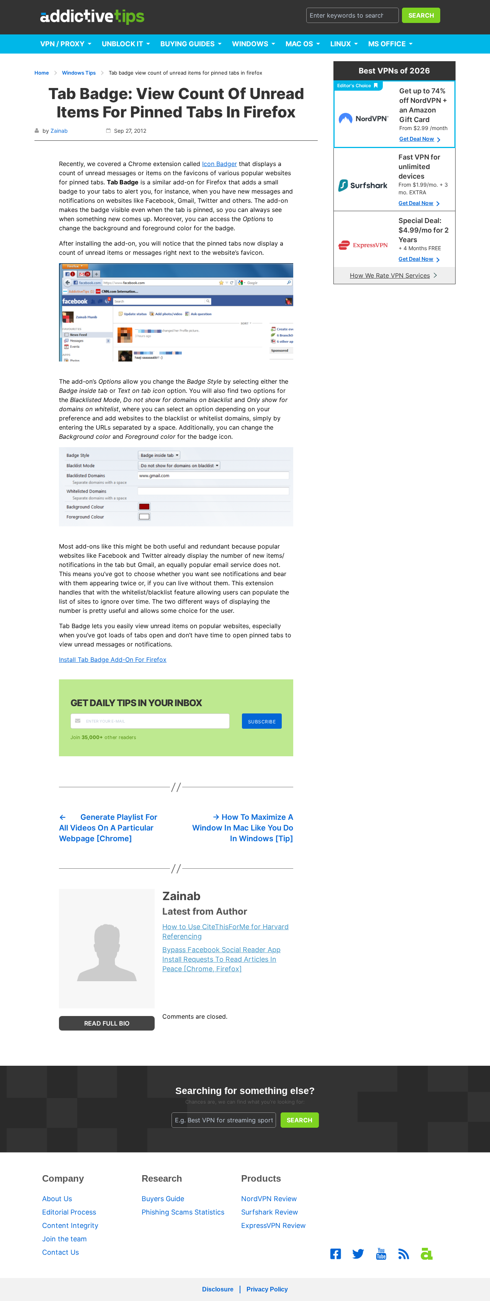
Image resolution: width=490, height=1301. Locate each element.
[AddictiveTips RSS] (404, 1254)
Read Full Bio (106, 1023)
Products (261, 1178)
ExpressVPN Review (273, 1225)
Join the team (64, 1239)
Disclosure (218, 1289)
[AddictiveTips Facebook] (336, 1254)
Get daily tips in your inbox (136, 702)
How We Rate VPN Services (390, 275)
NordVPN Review (269, 1199)
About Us (57, 1199)
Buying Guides (187, 44)
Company (63, 1178)
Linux (340, 44)
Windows (250, 44)
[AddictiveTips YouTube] (381, 1254)
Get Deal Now (416, 138)
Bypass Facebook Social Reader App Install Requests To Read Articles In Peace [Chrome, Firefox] (221, 959)
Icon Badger (219, 164)
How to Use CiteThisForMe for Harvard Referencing (225, 931)
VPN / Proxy (62, 44)
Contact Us (60, 1252)
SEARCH (421, 15)
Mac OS (299, 44)
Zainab (59, 130)
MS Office (387, 44)
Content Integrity (70, 1225)
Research (162, 1178)
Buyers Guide (163, 1199)
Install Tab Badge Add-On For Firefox (113, 659)
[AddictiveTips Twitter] (358, 1254)
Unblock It (122, 44)
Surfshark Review (269, 1212)
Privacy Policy (267, 1289)
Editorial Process (69, 1212)
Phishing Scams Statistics (183, 1212)
